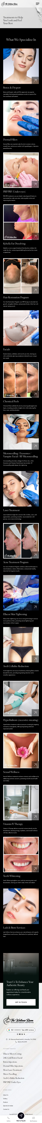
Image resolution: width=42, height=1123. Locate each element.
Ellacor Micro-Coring (12, 1054)
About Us (5, 1095)
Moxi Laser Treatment (12, 1070)
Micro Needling (10, 1074)
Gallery (5, 1098)
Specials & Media (8, 1106)
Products (5, 1102)
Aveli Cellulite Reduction (13, 1078)
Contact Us (6, 1109)
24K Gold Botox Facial (12, 1058)
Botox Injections (10, 1062)
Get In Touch (21, 1002)
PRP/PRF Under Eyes (12, 1082)
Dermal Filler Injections (13, 1066)
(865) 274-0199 (22, 1042)
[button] (37, 3)
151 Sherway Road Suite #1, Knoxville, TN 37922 (22, 1039)
